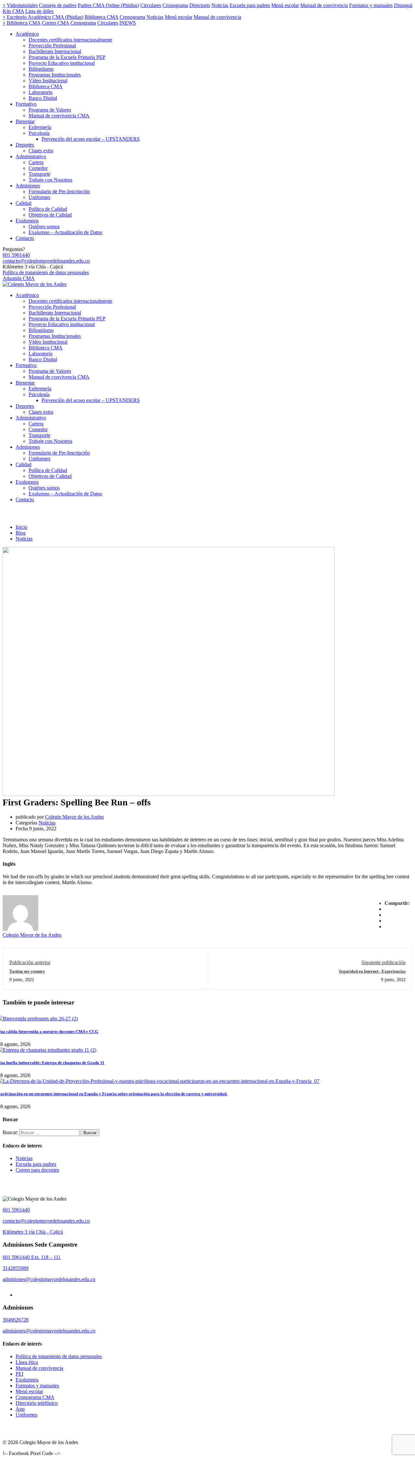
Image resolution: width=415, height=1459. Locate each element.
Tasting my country (27, 971)
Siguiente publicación (384, 962)
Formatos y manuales (371, 5)
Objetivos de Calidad (50, 215)
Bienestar (25, 121)
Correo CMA (55, 23)
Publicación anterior (29, 962)
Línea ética (27, 1362)
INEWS (127, 23)
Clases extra (41, 150)
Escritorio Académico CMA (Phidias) (45, 17)
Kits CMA (13, 11)
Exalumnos (27, 220)
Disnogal (403, 5)
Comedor (38, 168)
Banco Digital (43, 98)
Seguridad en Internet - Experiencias (372, 971)
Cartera (36, 162)
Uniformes (39, 197)
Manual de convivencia (324, 5)
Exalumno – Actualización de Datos (65, 232)
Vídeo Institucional (48, 80)
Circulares (150, 5)
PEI (19, 1374)
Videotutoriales (22, 5)
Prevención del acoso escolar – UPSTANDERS (91, 139)
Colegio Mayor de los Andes (74, 817)
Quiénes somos (44, 226)
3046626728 (16, 1320)
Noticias (219, 5)
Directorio (199, 5)
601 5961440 (16, 255)
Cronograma (175, 5)
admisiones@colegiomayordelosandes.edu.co (49, 1279)
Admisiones (28, 185)
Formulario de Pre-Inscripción (59, 191)
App (20, 1409)
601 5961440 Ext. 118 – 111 (32, 1257)
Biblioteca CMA (101, 17)
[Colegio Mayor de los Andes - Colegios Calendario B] (34, 284)
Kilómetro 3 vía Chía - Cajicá (33, 1232)
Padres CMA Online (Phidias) (108, 5)
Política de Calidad (48, 209)
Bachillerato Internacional (55, 51)
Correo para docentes (37, 1170)
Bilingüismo (41, 69)
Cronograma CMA (35, 1397)
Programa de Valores (50, 110)
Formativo (26, 104)
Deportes (25, 145)
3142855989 (16, 1268)
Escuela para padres (250, 5)
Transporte (39, 174)
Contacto (25, 238)
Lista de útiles (39, 11)
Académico (27, 34)
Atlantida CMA (19, 278)
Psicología (39, 133)
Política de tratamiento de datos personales (46, 272)
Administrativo (31, 156)
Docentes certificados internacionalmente (70, 39)
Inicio (21, 527)
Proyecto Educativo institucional (62, 63)
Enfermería (40, 127)
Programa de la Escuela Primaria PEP (67, 57)
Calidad (23, 203)
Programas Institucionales (55, 74)
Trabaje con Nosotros (50, 180)
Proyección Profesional (52, 45)
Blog (21, 533)
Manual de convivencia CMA (59, 115)
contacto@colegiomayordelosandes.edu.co (46, 261)
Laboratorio (41, 92)
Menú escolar (285, 5)
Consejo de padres (58, 5)
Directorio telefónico (37, 1403)
